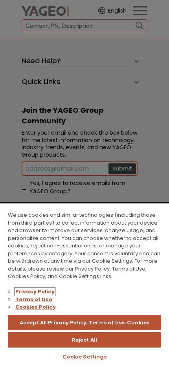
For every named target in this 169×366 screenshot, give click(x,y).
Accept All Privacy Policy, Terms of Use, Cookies (84, 322)
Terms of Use (33, 299)
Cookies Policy (35, 307)
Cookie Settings (84, 357)
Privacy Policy (35, 291)
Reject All (84, 340)
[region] (84, 284)
